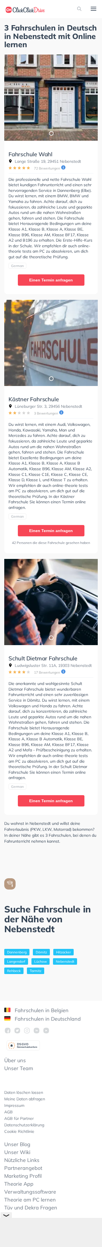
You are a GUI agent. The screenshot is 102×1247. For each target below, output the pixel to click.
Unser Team (18, 1068)
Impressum (14, 1105)
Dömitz (41, 952)
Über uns (15, 1060)
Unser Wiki (17, 1152)
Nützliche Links (21, 1160)
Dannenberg (17, 952)
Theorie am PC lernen (30, 1199)
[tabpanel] (51, 98)
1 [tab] (51, 133)
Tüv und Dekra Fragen (30, 1207)
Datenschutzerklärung (24, 1124)
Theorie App (18, 1184)
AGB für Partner (19, 1118)
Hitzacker (63, 952)
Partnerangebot (23, 1168)
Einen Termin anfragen (51, 280)
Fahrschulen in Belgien (41, 1010)
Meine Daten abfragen (24, 1098)
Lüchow (40, 961)
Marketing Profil (23, 1176)
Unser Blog (17, 1144)
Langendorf (16, 961)
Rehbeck (14, 971)
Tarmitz (35, 971)
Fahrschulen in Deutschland (47, 1019)
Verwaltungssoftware (30, 1192)
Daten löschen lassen (23, 1092)
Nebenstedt (65, 961)
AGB (8, 1111)
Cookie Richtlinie (19, 1131)
